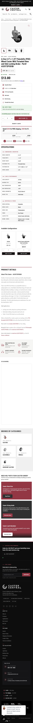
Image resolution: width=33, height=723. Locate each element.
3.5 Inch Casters (8, 19)
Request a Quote (16, 123)
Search (4, 631)
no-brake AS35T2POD (13, 324)
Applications (5, 618)
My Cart (4, 623)
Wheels (4, 658)
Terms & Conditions (7, 640)
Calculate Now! (7, 515)
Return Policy (5, 633)
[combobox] (16, 14)
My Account (5, 621)
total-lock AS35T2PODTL (18, 329)
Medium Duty (5, 653)
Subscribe (26, 574)
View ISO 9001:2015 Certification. (10, 595)
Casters (4, 648)
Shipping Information (7, 636)
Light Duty (5, 650)
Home (2, 19)
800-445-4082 (11, 667)
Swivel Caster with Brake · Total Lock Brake (24, 242)
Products (4, 616)
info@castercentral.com (13, 674)
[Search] (30, 14)
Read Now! (7, 496)
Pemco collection (5, 335)
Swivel (8, 241)
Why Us (4, 614)
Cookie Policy (5, 638)
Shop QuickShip (10, 554)
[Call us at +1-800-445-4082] (26, 9)
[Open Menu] (2, 9)
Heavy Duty (5, 655)
